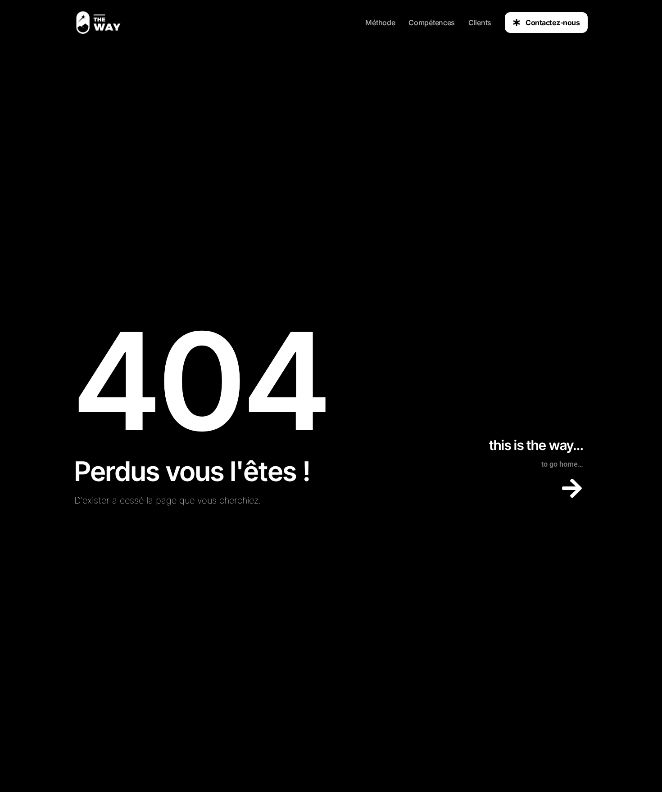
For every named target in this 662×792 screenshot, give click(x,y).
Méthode (380, 22)
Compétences (431, 22)
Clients (479, 22)
